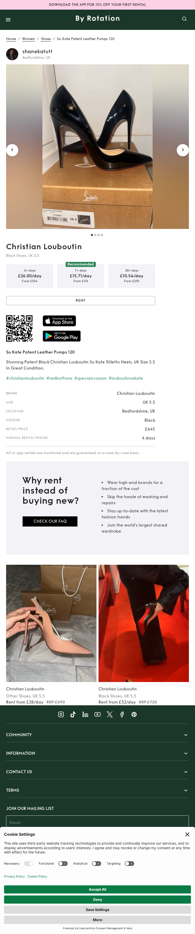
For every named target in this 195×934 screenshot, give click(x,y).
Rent (81, 300)
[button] (97, 735)
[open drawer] (8, 20)
